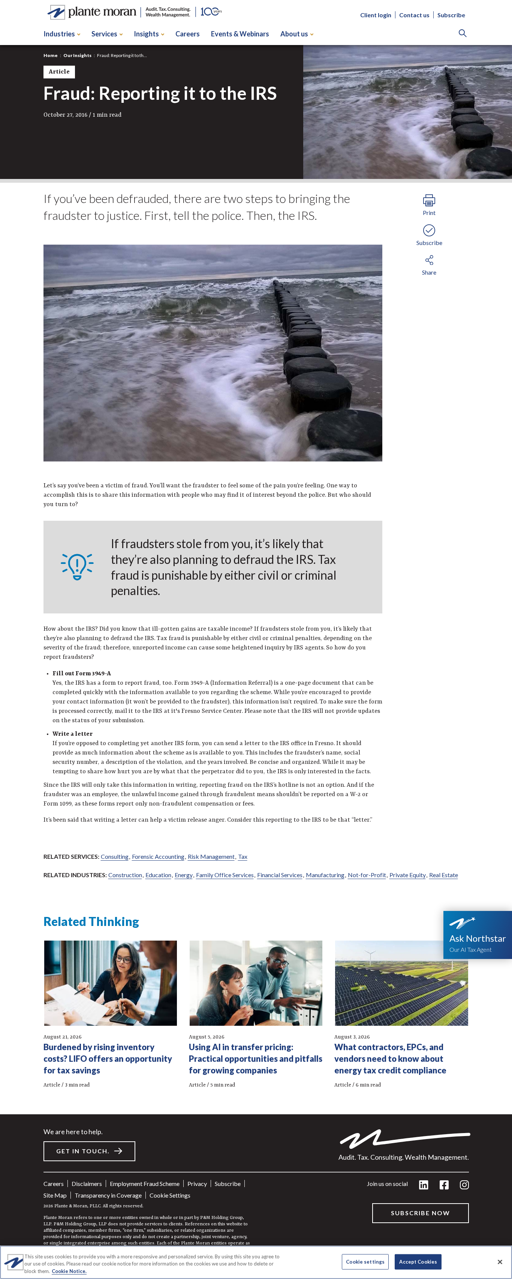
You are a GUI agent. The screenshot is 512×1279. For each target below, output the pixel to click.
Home (50, 55)
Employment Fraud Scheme (145, 1183)
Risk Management (211, 856)
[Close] (500, 1261)
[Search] (463, 34)
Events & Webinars (240, 34)
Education (158, 874)
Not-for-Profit (367, 874)
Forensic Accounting (158, 856)
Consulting (115, 856)
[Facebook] (444, 1185)
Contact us (414, 15)
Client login (375, 15)
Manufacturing (325, 874)
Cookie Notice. (69, 1271)
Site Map (55, 1195)
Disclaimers (87, 1183)
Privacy (197, 1183)
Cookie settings (170, 1195)
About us (294, 34)
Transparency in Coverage (108, 1195)
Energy (184, 874)
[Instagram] (464, 1185)
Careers (187, 34)
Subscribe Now (420, 1212)
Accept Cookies (418, 1261)
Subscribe (451, 15)
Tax (242, 856)
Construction (125, 874)
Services (104, 34)
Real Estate (443, 874)
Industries (59, 34)
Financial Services (279, 874)
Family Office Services (225, 874)
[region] (256, 1262)
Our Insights (77, 55)
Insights (146, 34)
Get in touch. (83, 1150)
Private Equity (407, 874)
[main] (256, 639)
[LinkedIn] (423, 1185)
